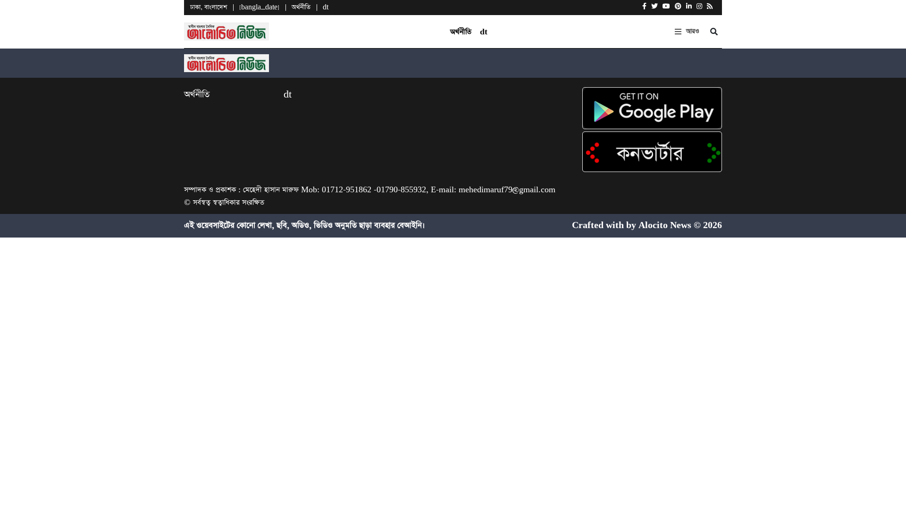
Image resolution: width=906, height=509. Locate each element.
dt (325, 7)
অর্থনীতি (301, 7)
